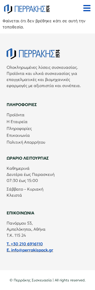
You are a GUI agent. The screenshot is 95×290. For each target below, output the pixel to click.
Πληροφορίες (19, 128)
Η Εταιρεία (17, 121)
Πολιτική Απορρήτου (26, 142)
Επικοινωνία (18, 135)
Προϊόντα (16, 114)
